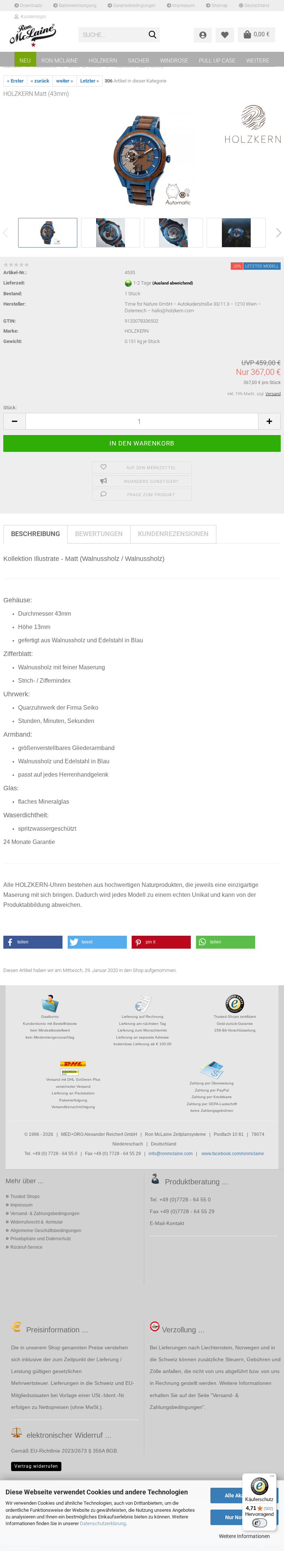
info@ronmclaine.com (171, 1153)
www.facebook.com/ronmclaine (233, 1153)
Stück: (10, 407)
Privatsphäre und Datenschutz (40, 1238)
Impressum (183, 5)
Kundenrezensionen (173, 534)
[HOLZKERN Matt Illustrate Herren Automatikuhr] (142, 160)
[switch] (259, 1522)
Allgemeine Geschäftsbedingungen (45, 1230)
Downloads (30, 5)
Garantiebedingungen (134, 5)
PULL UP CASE (217, 60)
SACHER (138, 60)
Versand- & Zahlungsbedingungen (45, 1213)
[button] (14, 421)
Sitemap (219, 5)
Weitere (258, 60)
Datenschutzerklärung (103, 1523)
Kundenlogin (32, 16)
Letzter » (89, 81)
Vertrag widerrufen (36, 1466)
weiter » (64, 81)
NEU (25, 60)
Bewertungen (99, 534)
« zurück (40, 81)
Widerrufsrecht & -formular (36, 1222)
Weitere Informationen (244, 1536)
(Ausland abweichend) (172, 283)
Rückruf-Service (26, 1247)
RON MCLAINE (59, 60)
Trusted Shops (25, 1196)
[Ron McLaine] (38, 35)
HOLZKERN (103, 60)
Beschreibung (35, 534)
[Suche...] (153, 35)
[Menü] (272, 1477)
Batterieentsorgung (77, 5)
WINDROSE (174, 60)
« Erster (15, 81)
